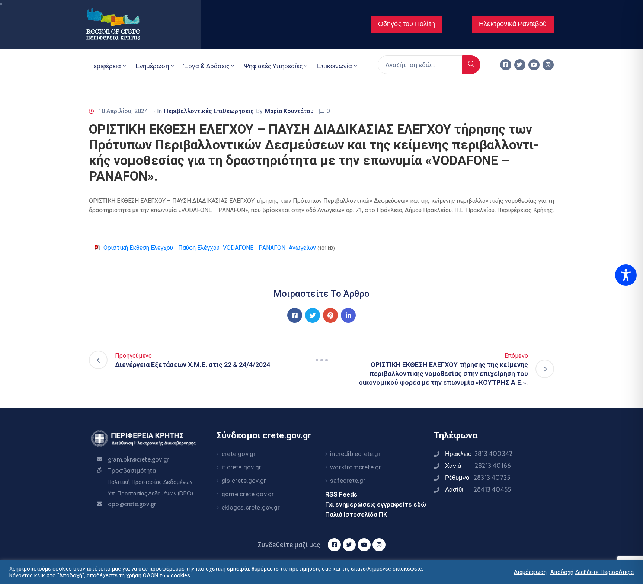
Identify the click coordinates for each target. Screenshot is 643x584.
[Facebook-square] (505, 64)
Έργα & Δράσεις (206, 66)
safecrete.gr (347, 480)
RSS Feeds (341, 494)
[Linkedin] (348, 315)
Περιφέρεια (105, 66)
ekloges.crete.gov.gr (250, 507)
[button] (406, 24)
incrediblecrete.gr (355, 453)
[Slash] (321, 360)
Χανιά (478, 465)
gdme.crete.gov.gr (247, 494)
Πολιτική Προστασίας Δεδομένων (149, 482)
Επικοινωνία (334, 66)
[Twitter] (519, 64)
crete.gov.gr (238, 453)
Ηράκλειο (478, 453)
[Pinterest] (330, 315)
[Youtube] (534, 64)
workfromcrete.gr (355, 467)
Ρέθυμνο (477, 477)
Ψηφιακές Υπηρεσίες (273, 66)
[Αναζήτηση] (471, 64)
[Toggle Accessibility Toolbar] (625, 275)
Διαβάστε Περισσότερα (604, 572)
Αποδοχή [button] (561, 572)
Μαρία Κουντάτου (289, 111)
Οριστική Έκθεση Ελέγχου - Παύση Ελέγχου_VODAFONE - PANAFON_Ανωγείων (209, 247)
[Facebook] (294, 315)
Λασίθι (478, 489)
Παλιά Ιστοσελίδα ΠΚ (356, 514)
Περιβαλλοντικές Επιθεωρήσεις (209, 111)
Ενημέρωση (152, 66)
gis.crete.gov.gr (243, 480)
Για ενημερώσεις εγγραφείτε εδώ (375, 504)
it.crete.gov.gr (241, 467)
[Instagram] (548, 64)
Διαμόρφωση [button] (530, 572)
